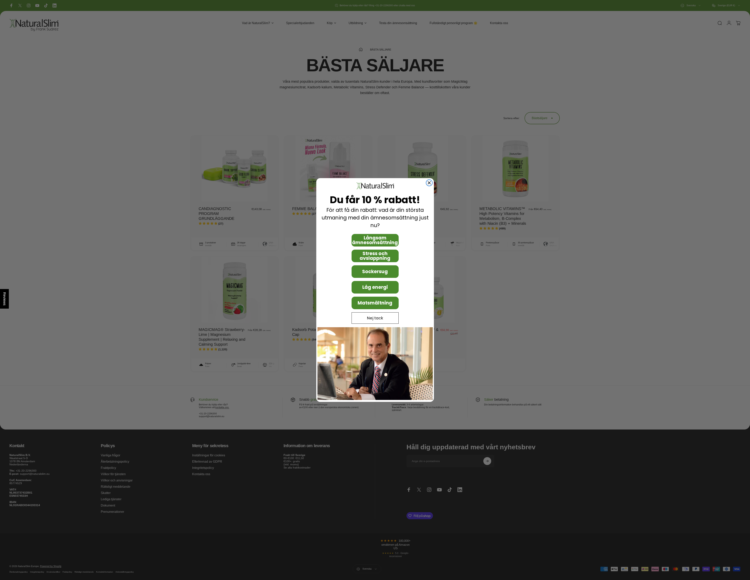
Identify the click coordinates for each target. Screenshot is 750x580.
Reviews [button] (4, 298)
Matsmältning (375, 303)
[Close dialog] (429, 183)
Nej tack (375, 318)
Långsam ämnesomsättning (375, 240)
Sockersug (375, 271)
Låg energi (375, 287)
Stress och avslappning (375, 255)
